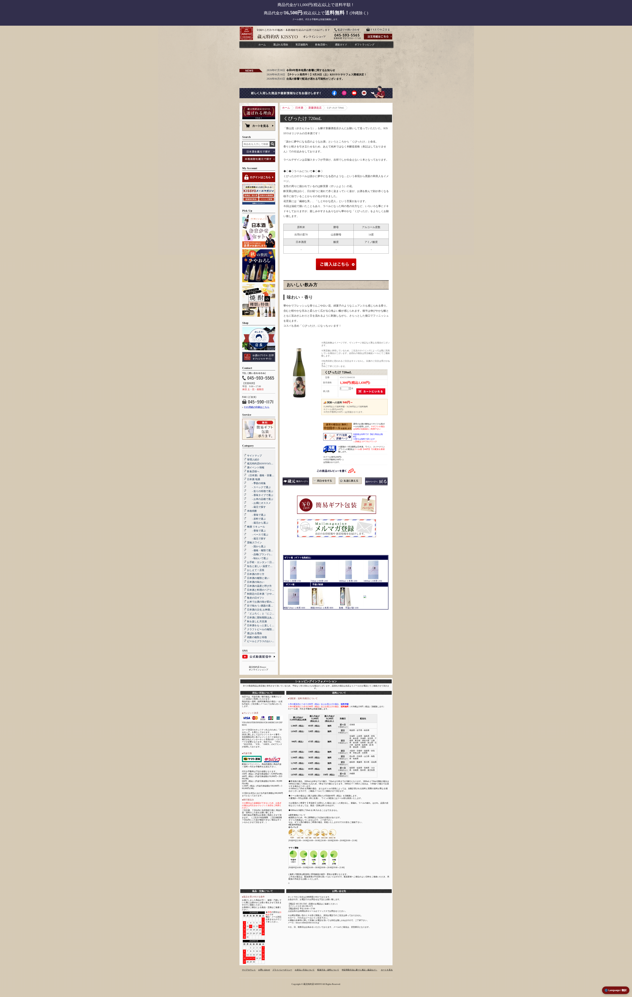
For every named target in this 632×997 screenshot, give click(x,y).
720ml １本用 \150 (292, 581)
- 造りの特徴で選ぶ (260, 491)
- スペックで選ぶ (259, 487)
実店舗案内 (301, 44)
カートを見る (387, 970)
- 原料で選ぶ (256, 519)
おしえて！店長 (255, 570)
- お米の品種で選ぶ (260, 499)
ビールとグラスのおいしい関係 (264, 641)
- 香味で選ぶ (256, 515)
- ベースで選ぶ (257, 534)
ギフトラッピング (364, 44)
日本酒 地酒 (253, 479)
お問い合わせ (264, 970)
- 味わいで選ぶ (257, 558)
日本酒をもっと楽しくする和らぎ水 (267, 625)
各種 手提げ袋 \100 (348, 608)
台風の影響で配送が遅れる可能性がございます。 (315, 78)
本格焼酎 (252, 511)
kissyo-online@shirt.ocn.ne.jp (307, 922)
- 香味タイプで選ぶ (260, 495)
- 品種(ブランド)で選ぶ (262, 554)
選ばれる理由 (280, 44)
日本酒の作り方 (255, 574)
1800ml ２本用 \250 (373, 581)
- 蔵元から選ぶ (257, 522)
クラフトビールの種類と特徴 (263, 629)
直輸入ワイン (254, 542)
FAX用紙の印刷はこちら (256, 407)
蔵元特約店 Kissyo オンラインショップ (258, 668)
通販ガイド (341, 44)
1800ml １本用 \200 (348, 581)
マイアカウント (249, 970)
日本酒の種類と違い (258, 578)
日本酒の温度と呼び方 (259, 586)
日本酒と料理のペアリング (262, 590)
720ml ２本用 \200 (319, 581)
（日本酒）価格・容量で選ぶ (263, 475)
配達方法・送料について (328, 970)
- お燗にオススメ (259, 503)
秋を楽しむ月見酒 (257, 621)
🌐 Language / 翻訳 (616, 990)
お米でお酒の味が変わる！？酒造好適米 (269, 601)
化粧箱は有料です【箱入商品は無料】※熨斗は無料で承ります (368, 438)
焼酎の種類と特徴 (257, 637)
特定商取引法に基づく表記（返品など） (359, 970)
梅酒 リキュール (256, 526)
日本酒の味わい (255, 582)
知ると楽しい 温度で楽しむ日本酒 (266, 566)
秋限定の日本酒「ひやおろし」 (264, 594)
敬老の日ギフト (255, 597)
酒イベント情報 (255, 467)
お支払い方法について (305, 970)
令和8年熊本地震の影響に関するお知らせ (310, 70)
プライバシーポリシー (282, 970)
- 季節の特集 (256, 483)
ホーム (262, 44)
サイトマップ (254, 455)
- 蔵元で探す (256, 507)
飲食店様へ (321, 44)
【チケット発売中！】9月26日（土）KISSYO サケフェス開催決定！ (326, 74)
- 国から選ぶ (256, 546)
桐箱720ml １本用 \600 (294, 608)
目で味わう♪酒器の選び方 (261, 605)
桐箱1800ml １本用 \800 (322, 608)
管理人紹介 (253, 459)
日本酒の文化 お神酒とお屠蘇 (263, 609)
